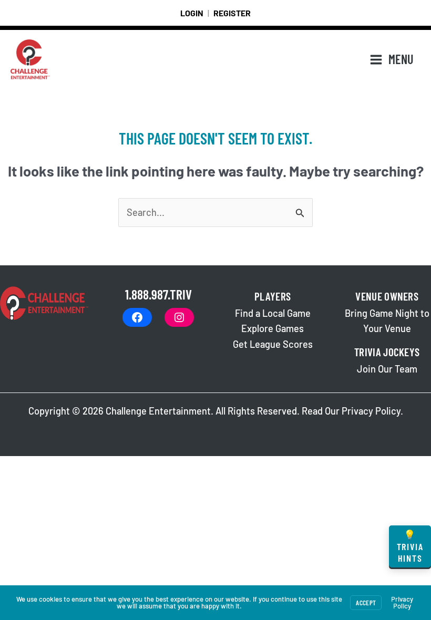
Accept (366, 602)
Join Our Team (387, 369)
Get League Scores (273, 344)
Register (232, 13)
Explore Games (272, 328)
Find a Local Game (273, 313)
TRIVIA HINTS (410, 546)
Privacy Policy (371, 411)
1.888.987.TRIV (158, 294)
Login (191, 13)
